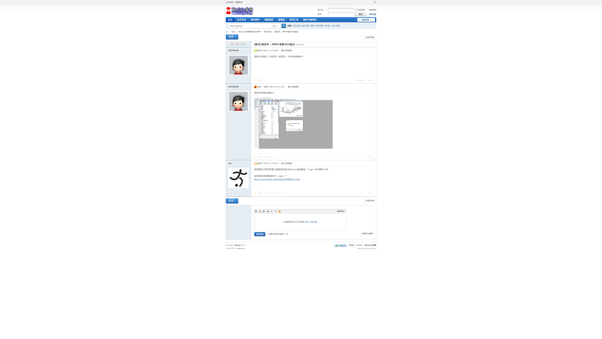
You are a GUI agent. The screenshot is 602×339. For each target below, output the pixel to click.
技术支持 (241, 20)
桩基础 (281, 20)
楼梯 (312, 26)
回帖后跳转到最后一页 (278, 234)
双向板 (327, 26)
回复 (260, 80)
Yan (230, 163)
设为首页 (230, 2)
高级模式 (341, 211)
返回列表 (371, 37)
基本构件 (255, 20)
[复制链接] (300, 44)
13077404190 (233, 50)
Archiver (359, 245)
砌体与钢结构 (309, 20)
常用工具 (294, 20)
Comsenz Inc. (241, 248)
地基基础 (268, 20)
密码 (320, 14)
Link (267, 211)
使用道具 (360, 80)
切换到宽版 (374, 2)
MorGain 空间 (227, 32)
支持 (270, 157)
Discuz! (238, 245)
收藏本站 (239, 2)
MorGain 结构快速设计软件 (249, 32)
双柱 (338, 26)
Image (263, 211)
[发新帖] (232, 37)
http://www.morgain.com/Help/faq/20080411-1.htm (277, 179)
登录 (306, 222)
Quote (271, 211)
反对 (279, 157)
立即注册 (372, 14)
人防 (333, 26)
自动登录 (361, 10)
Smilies (279, 211)
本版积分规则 (367, 233)
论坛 (230, 20)
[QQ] (340, 245)
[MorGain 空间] (239, 15)
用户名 (320, 10)
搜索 (274, 26)
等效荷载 (319, 26)
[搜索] (283, 26)
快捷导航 (365, 20)
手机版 (351, 245)
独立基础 (297, 26)
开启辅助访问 (372, 2)
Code (275, 211)
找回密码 (372, 10)
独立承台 (305, 26)
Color (259, 211)
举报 (370, 80)
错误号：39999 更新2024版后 (286, 32)
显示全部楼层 (286, 50)
